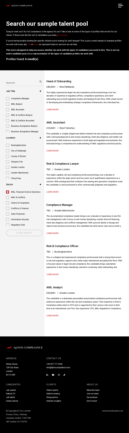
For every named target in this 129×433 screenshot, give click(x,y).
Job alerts (10, 397)
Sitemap (23, 414)
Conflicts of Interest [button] (20, 208)
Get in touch (92, 401)
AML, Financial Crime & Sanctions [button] (25, 192)
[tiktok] (64, 375)
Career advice (12, 401)
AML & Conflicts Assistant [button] (22, 120)
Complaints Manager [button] (20, 98)
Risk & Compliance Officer (62, 246)
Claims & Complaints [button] (20, 203)
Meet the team (93, 390)
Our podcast (92, 397)
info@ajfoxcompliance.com (58, 367)
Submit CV (10, 393)
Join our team (93, 393)
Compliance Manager (59, 204)
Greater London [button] (18, 167)
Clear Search (24, 233)
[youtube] (53, 375)
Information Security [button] (20, 219)
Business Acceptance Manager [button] (24, 131)
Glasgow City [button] (17, 161)
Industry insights (53, 401)
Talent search (52, 390)
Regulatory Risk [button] (18, 225)
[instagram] (59, 375)
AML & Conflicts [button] (18, 197)
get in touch (62, 35)
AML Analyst (54, 287)
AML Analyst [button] (16, 104)
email (36, 44)
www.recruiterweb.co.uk (112, 411)
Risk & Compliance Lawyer (62, 163)
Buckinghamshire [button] (18, 145)
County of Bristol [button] (18, 156)
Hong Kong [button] (16, 178)
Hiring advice (52, 397)
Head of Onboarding (58, 81)
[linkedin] (47, 375)
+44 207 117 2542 (54, 364)
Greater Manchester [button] (19, 173)
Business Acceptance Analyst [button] (24, 126)
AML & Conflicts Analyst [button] (21, 115)
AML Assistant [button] (17, 109)
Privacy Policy (12, 414)
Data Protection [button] (18, 214)
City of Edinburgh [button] (18, 151)
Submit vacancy (53, 393)
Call (29, 44)
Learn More (52, 109)
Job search (11, 390)
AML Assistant (55, 122)
